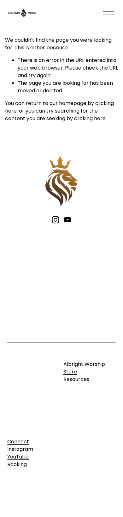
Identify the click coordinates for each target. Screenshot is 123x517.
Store (70, 371)
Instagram (20, 449)
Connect (18, 441)
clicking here (90, 118)
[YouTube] (67, 220)
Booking (17, 464)
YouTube (18, 456)
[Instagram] (55, 220)
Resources (76, 379)
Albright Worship (84, 364)
